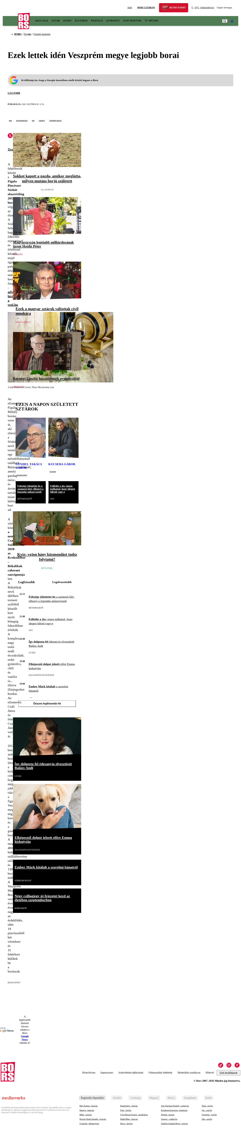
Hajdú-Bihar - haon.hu (129, 1119)
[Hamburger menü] (10, 21)
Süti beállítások (228, 1073)
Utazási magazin (41, 34)
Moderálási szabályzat (189, 1072)
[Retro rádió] (166, 8)
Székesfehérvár (204, 7)
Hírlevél (210, 1072)
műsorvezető (22, 475)
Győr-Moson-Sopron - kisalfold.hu (134, 1115)
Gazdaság (135, 1097)
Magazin (154, 1097)
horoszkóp (21, 908)
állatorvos (47, 190)
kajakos (53, 471)
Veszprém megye (55, 120)
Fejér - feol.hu (125, 1110)
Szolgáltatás (190, 1097)
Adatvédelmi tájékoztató (130, 1072)
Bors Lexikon (146, 7)
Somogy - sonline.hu (169, 1119)
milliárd (18, 254)
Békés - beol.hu (86, 1115)
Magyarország (22, 120)
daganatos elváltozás (41, 675)
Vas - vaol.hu (207, 1110)
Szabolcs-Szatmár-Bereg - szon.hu (174, 1123)
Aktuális (41, 20)
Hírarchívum (88, 1072)
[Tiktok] (220, 1065)
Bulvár (171, 1097)
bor (10, 120)
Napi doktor (132, 20)
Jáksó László (23, 322)
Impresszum (106, 1072)
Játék (129, 7)
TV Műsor (151, 20)
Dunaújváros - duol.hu (129, 1106)
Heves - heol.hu (126, 1123)
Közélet (117, 1097)
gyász (32, 653)
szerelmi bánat (23, 880)
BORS (17, 34)
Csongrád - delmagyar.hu (89, 1123)
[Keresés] (224, 21)
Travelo (97, 20)
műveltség (47, 568)
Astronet (113, 20)
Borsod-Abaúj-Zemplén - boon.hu (93, 1119)
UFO (52, 499)
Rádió (208, 1097)
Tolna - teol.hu (207, 1106)
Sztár (55, 20)
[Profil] (232, 21)
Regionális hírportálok (92, 1097)
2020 (33, 120)
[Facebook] (237, 1065)
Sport (67, 20)
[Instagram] (228, 1065)
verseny (42, 120)
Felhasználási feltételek (160, 1072)
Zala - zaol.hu (207, 1119)
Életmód (81, 20)
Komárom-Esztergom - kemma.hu (174, 1110)
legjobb (14, 93)
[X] (10, 136)
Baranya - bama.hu (87, 1110)
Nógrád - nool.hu (167, 1115)
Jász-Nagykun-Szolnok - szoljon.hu (175, 1106)
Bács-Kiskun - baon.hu (89, 1106)
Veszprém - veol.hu (209, 1115)
